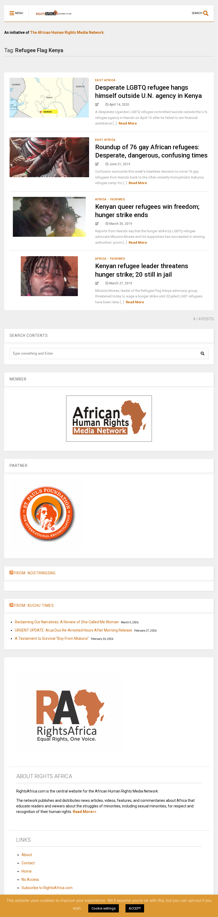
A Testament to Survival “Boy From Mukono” (52, 638)
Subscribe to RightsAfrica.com (47, 888)
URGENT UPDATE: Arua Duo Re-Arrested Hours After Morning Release (73, 630)
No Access (30, 879)
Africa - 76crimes (110, 199)
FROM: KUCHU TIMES (34, 605)
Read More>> (85, 812)
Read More (128, 123)
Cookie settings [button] (103, 908)
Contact (28, 863)
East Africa (105, 80)
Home (27, 871)
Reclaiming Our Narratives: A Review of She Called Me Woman (67, 622)
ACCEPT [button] (135, 908)
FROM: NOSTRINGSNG (35, 573)
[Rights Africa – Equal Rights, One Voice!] (51, 18)
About (27, 855)
